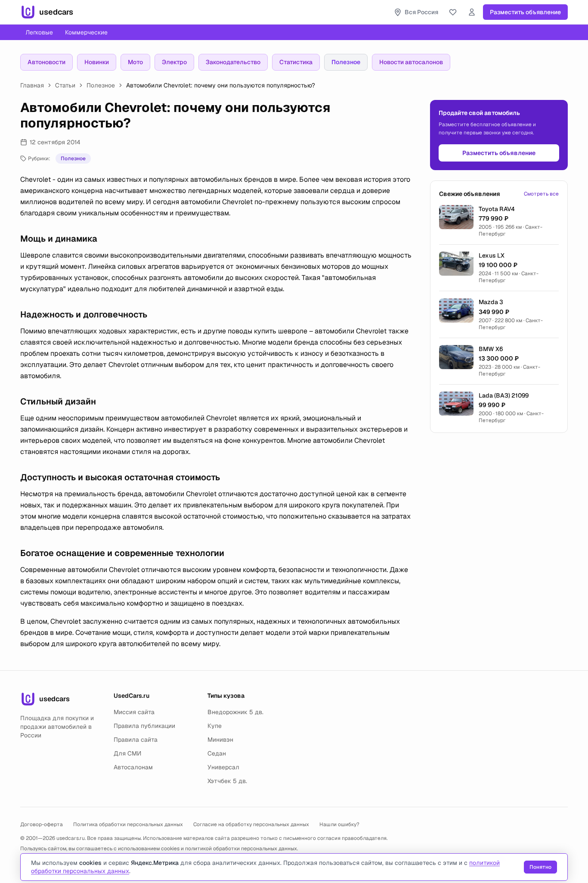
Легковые (39, 32)
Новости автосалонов (411, 62)
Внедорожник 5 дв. (235, 712)
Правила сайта (136, 739)
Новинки (96, 62)
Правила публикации (144, 726)
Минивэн (220, 739)
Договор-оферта (41, 824)
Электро (174, 62)
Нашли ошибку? (339, 824)
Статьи (65, 85)
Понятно (540, 867)
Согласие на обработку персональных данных (251, 824)
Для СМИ (127, 753)
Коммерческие (86, 32)
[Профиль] (472, 12)
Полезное (345, 62)
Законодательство (233, 62)
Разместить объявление (525, 12)
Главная (32, 85)
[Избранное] (453, 12)
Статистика (296, 62)
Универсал (223, 767)
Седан (216, 753)
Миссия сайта (134, 712)
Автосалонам (133, 767)
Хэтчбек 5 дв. (227, 781)
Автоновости (46, 62)
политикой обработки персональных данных (241, 848)
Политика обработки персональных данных (128, 824)
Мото (135, 62)
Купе (214, 726)
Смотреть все (541, 193)
